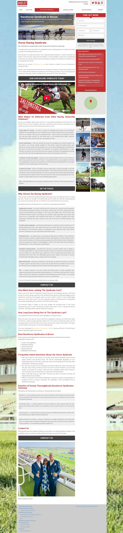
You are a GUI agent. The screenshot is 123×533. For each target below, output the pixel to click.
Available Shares (68, 9)
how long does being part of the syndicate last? (89, 68)
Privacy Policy (80, 506)
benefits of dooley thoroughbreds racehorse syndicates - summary (89, 81)
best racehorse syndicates (87, 72)
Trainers (100, 9)
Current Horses (24, 524)
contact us (82, 85)
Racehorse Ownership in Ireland (43, 328)
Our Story (29, 9)
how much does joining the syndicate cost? (90, 63)
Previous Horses (25, 527)
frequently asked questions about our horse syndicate (90, 76)
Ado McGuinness (25, 531)
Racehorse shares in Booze (27, 520)
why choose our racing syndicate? (89, 59)
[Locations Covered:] (18, 1)
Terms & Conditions (91, 506)
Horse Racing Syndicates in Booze (30, 514)
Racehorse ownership (25, 506)
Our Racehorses (86, 9)
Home (20, 9)
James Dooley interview (27, 510)
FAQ (21, 518)
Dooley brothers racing (26, 508)
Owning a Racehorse (26, 516)
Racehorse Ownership (47, 9)
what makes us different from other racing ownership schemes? (90, 55)
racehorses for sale (39, 64)
